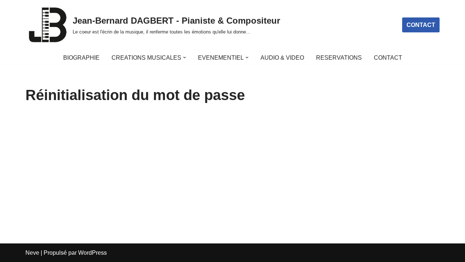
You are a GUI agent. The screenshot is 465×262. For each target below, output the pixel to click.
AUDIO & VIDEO (282, 58)
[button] (184, 57)
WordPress (92, 253)
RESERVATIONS (339, 58)
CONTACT (421, 25)
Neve (32, 253)
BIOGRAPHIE (81, 58)
